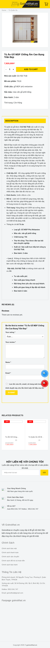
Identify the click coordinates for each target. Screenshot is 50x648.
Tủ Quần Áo (12, 10)
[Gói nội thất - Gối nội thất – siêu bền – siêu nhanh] (25, 4)
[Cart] (46, 4)
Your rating (10, 332)
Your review (10, 342)
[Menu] (3, 4)
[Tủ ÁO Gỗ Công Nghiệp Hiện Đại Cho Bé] (13, 427)
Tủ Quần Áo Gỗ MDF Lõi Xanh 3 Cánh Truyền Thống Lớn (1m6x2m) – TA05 (36, 437)
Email (8, 373)
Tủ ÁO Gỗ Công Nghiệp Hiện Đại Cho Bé (13, 437)
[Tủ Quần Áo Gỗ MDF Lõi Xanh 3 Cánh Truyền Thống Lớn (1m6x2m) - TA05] (36, 427)
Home (4, 10)
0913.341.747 (16, 509)
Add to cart (31, 69)
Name (8, 362)
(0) (16, 440)
